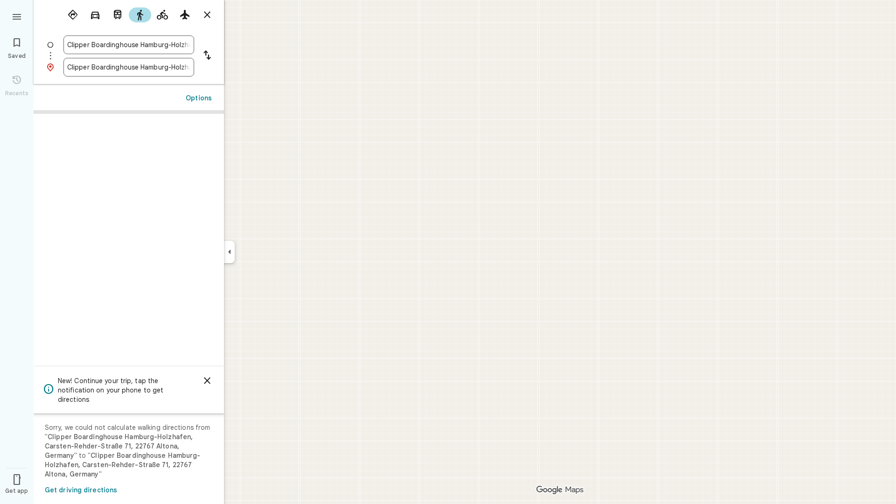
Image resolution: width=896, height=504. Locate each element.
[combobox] (128, 44)
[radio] (73, 15)
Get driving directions (81, 490)
